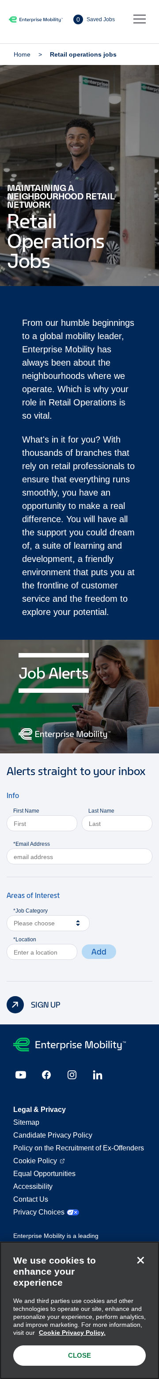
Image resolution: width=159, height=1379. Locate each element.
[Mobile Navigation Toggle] (139, 19)
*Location (24, 939)
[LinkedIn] (97, 1074)
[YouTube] (20, 1074)
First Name (26, 811)
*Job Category (30, 911)
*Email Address (31, 844)
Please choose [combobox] (34, 923)
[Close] (140, 1260)
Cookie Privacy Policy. (72, 1332)
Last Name (101, 811)
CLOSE (79, 1355)
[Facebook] (46, 1074)
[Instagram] (72, 1074)
